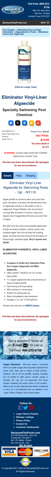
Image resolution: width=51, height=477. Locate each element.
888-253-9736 (44, 5)
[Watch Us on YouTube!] (31, 409)
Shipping (30, 175)
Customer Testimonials (27, 427)
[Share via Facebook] (10, 122)
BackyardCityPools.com (15, 22)
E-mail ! (21, 345)
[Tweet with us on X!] (25, 409)
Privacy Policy (23, 420)
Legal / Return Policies (27, 413)
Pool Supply (9, 29)
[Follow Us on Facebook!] (20, 409)
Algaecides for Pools (25, 31)
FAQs (19, 175)
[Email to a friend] (31, 122)
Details (7, 175)
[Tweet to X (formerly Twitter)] (17, 122)
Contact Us (21, 423)
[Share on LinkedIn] (24, 122)
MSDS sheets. (33, 305)
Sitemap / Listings (25, 417)
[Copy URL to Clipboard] (38, 122)
